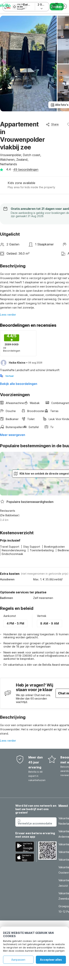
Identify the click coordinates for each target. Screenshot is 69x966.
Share (55, 124)
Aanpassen (18, 959)
